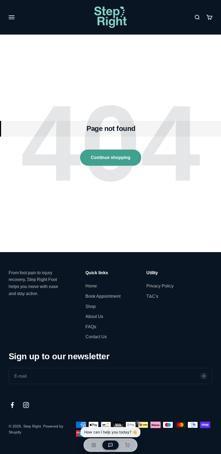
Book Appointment (102, 296)
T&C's (152, 296)
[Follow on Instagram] (26, 405)
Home (91, 286)
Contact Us (96, 336)
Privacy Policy (160, 286)
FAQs (90, 326)
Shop (90, 306)
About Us (94, 316)
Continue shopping (110, 157)
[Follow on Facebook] (12, 405)
